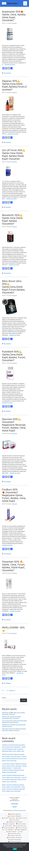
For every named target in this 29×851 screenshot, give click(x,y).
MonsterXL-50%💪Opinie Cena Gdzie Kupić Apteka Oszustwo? (12, 219)
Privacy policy (14, 803)
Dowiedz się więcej (10, 64)
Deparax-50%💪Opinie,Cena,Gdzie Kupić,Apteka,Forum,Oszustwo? (14, 85)
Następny (12, 690)
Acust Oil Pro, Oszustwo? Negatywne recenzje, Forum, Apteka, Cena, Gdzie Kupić (14, 779)
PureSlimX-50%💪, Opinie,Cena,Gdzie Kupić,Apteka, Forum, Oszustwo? (14, 356)
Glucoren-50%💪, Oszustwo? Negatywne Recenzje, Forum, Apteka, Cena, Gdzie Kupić (14, 425)
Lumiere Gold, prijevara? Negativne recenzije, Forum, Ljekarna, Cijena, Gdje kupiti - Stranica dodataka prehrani (14, 766)
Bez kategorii (7, 73)
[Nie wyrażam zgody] (27, 846)
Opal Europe (12, 3)
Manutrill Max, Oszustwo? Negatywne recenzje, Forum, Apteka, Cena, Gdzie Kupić (14, 758)
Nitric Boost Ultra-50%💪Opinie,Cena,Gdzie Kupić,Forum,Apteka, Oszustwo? (13, 287)
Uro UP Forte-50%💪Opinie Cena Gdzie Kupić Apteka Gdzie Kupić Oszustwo (13, 154)
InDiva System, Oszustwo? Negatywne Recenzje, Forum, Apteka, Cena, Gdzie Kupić (13, 789)
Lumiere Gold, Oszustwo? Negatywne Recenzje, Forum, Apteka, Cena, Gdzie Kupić (13, 770)
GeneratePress (22, 810)
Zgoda (14, 849)
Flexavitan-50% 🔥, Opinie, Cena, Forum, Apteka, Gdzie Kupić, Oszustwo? (13, 566)
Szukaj (4, 697)
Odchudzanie (7, 553)
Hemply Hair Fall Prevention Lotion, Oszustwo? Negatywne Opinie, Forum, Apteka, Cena (14, 749)
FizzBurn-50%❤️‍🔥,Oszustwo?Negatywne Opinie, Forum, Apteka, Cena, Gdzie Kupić (14, 495)
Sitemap (14, 806)
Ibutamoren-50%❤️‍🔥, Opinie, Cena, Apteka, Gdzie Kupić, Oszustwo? (14, 16)
